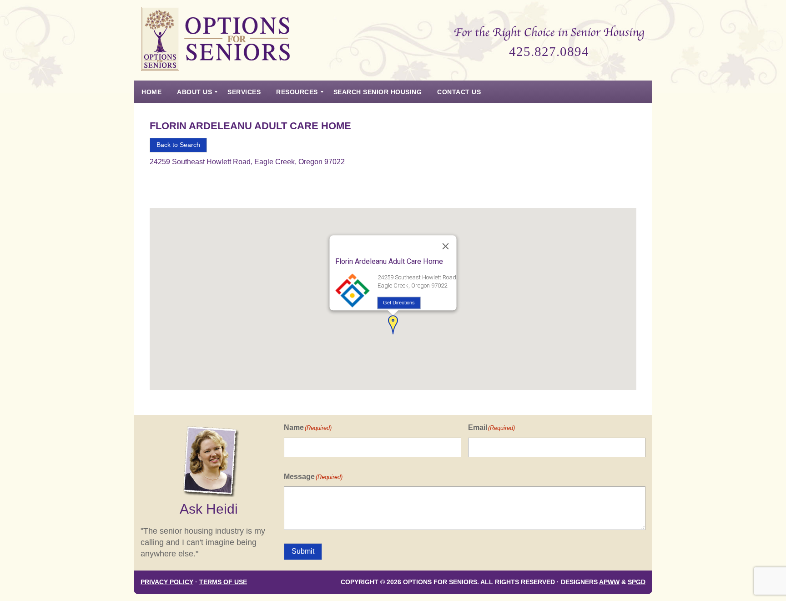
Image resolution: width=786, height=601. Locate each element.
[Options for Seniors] (216, 40)
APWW (609, 582)
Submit (303, 551)
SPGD (636, 582)
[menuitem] (151, 92)
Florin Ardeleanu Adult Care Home (250, 125)
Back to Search (178, 144)
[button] (393, 324)
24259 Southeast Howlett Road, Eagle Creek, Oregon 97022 (247, 162)
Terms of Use (223, 582)
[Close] (446, 247)
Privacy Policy (167, 582)
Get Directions (399, 302)
